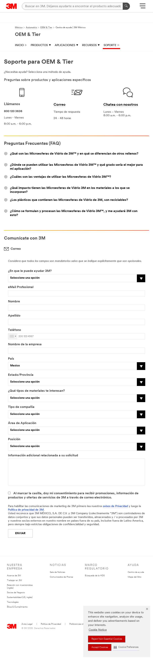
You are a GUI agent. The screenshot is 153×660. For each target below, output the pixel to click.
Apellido (14, 315)
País (11, 358)
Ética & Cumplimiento (17, 607)
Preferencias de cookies (80, 624)
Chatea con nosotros (120, 105)
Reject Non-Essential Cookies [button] (106, 639)
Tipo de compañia (21, 407)
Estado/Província (20, 375)
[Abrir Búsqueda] (142, 7)
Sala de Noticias (57, 572)
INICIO (19, 45)
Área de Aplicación (22, 423)
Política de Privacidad (51, 624)
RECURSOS (89, 45)
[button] (126, 647)
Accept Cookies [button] (99, 647)
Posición (14, 439)
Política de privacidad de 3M (26, 509)
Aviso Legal (27, 624)
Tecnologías (13, 602)
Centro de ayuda (136, 572)
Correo (60, 105)
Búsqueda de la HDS (95, 576)
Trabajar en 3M (14, 580)
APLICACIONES (65, 45)
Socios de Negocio (16, 593)
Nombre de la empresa (25, 344)
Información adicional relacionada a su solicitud (43, 455)
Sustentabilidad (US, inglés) (19, 597)
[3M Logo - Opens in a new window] (11, 6)
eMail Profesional (20, 287)
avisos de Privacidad (115, 506)
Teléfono (14, 330)
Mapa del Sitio (134, 577)
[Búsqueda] (126, 6)
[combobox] (12, 336)
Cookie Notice (98, 629)
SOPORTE (110, 45)
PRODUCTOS (39, 45)
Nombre (14, 301)
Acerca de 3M (14, 576)
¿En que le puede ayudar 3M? (30, 271)
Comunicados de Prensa (61, 577)
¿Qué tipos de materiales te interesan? (36, 391)
